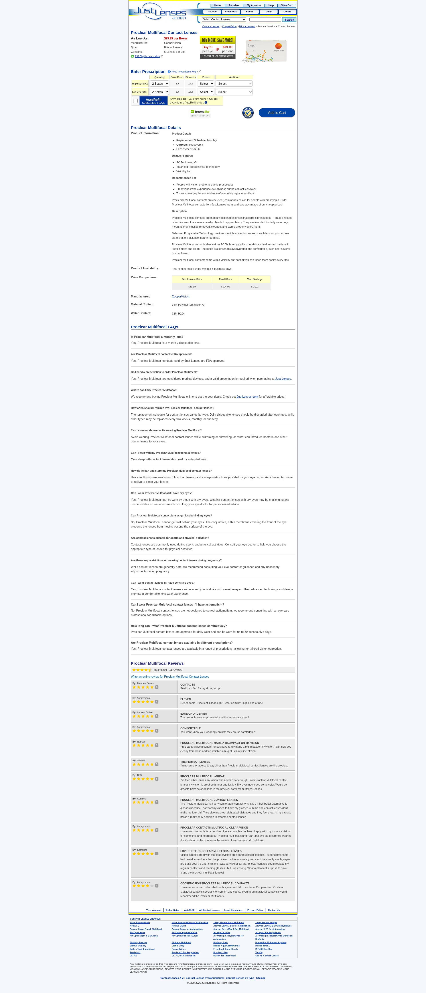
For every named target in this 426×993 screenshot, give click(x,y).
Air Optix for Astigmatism (268, 932)
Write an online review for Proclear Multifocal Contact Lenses (170, 676)
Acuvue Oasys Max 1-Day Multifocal (231, 929)
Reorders (234, 5)
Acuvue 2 (134, 926)
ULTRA (133, 956)
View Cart (286, 5)
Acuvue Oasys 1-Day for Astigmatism (231, 926)
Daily (269, 11)
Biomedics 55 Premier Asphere (270, 942)
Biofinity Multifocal (181, 942)
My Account (254, 5)
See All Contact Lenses (267, 956)
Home (217, 5)
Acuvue (212, 11)
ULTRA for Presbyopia (224, 956)
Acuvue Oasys (179, 926)
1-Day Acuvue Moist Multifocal (228, 922)
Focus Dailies (178, 949)
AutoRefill (189, 910)
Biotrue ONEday (138, 946)
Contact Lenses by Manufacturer (205, 978)
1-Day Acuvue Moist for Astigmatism (190, 922)
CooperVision (229, 26)
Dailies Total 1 (262, 946)
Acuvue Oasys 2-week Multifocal (146, 929)
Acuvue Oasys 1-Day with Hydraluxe (273, 926)
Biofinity (259, 939)
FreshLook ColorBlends (225, 949)
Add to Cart (277, 113)
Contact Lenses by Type (240, 978)
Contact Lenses (210, 26)
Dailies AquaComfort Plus (226, 946)
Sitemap (261, 978)
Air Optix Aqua (137, 932)
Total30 (258, 952)
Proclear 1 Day (220, 952)
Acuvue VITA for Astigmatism (270, 929)
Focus (249, 11)
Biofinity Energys (138, 942)
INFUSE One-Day (263, 949)
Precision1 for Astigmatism (185, 952)
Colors (287, 11)
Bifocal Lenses (247, 26)
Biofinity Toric (220, 942)
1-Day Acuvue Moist (140, 922)
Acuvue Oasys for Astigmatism (187, 929)
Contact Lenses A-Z (172, 978)
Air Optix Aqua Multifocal (184, 932)
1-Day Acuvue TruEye (266, 922)
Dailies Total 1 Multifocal (142, 949)
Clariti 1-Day (178, 946)
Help (271, 5)
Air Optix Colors (221, 932)
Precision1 (135, 952)
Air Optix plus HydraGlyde (185, 936)
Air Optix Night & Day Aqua (144, 936)
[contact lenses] (156, 15)
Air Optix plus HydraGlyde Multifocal (274, 936)
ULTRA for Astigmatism (183, 956)
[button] (226, 113)
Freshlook (231, 11)
